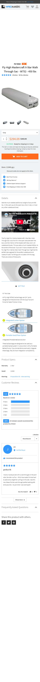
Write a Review (23, 75)
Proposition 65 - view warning (20, 376)
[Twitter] (9, 522)
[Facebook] (4, 522)
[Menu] (3, 6)
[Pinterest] (14, 522)
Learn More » (30, 2)
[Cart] (27, 6)
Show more (19, 500)
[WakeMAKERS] (13, 7)
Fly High (17, 64)
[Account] (37, 6)
